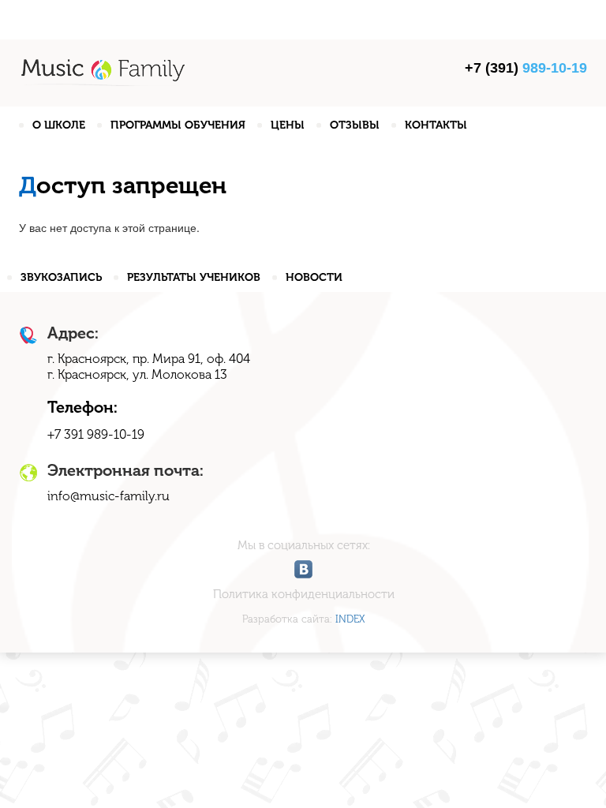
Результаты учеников (193, 277)
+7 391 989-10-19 (95, 434)
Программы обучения (177, 125)
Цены (288, 125)
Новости (314, 277)
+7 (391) (526, 68)
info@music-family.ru (108, 495)
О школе (58, 125)
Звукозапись (61, 277)
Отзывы (355, 125)
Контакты (436, 125)
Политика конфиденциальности (304, 594)
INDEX (350, 619)
